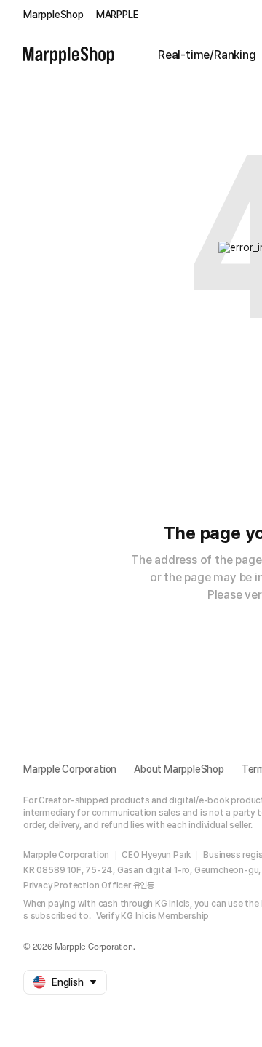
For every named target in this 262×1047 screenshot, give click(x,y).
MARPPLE (117, 14)
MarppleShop (53, 14)
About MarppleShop (179, 769)
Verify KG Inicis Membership (153, 916)
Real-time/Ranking (207, 55)
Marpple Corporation (69, 769)
